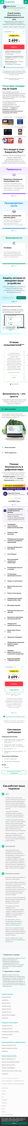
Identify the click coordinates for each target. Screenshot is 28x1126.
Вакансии (3, 1108)
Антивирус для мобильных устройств (10, 1031)
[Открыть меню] (2, 2)
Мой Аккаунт (26, 2)
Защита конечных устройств (8, 1064)
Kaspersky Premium (6, 1003)
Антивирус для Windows (7, 1034)
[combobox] (14, 31)
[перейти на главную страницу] (10, 2)
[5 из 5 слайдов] (18, 384)
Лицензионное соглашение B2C (7, 1083)
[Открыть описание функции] (5, 510)
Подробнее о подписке (14, 74)
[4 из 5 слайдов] (16, 384)
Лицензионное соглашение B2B (19, 1083)
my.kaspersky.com (10, 907)
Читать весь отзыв (14, 372)
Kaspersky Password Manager (8, 1015)
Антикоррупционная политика (19, 1080)
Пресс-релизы (4, 1102)
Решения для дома (7, 994)
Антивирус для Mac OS (7, 1028)
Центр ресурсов (4, 1099)
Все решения (5, 1018)
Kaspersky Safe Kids (6, 1009)
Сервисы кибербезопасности (9, 1059)
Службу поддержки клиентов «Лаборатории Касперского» (15, 939)
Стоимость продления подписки (14, 819)
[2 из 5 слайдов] (12, 384)
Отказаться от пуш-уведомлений (7, 1114)
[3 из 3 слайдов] (16, 196)
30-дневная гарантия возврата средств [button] (15, 67)
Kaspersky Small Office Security (9, 1045)
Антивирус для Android (7, 1025)
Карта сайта (4, 1105)
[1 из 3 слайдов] (12, 196)
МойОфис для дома (6, 1006)
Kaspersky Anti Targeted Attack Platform (11, 1062)
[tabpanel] (14, 318)
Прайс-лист (4, 1111)
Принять (14, 1123)
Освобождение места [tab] (8, 297)
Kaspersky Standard (6, 997)
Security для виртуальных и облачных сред (11, 1070)
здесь (17, 707)
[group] (14, 184)
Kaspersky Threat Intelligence (8, 1067)
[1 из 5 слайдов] (10, 384)
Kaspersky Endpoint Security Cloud (9, 1048)
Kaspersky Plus (5, 1000)
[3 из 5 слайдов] (14, 384)
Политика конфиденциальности (7, 1080)
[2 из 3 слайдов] (14, 196)
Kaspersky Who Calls (6, 1012)
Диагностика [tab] (21, 297)
